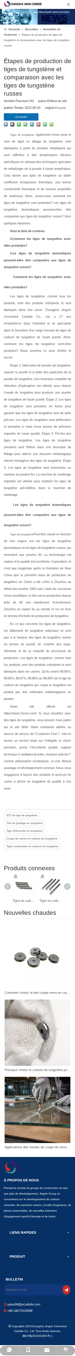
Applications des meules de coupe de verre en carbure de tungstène (37, 1147)
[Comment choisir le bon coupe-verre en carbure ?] (37, 955)
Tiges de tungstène (22, 134)
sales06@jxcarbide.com (23, 1304)
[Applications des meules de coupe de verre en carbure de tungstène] (37, 1110)
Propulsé (60, 107)
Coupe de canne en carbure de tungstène (31, 838)
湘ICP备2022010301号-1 (37, 1335)
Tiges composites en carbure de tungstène (32, 846)
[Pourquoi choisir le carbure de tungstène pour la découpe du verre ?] (37, 1033)
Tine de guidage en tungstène (24, 823)
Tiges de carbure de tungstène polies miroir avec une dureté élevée (24, 900)
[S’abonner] (66, 1289)
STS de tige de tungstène (21, 815)
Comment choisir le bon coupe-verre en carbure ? (37, 993)
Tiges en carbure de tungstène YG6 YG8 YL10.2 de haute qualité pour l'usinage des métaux (50, 900)
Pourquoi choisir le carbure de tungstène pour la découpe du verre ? (37, 1070)
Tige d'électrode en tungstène (24, 830)
